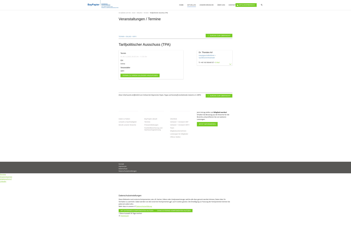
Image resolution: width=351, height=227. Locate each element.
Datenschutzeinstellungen (128, 171)
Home (181, 5)
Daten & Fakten (124, 119)
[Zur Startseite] (103, 4)
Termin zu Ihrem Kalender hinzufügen (140, 75)
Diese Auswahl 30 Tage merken (131, 213)
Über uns (221, 5)
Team (172, 128)
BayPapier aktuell (150, 119)
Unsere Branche (207, 5)
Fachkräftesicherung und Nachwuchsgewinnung (153, 129)
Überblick (173, 119)
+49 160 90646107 (207, 62)
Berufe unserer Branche (127, 125)
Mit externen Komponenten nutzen (137, 210)
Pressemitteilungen (151, 125)
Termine (147, 122)
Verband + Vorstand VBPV (179, 125)
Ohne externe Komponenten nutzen (174, 210)
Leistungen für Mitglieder (179, 134)
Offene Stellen (175, 137)
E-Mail (217, 62)
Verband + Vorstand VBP (179, 122)
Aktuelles (191, 5)
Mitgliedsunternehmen (178, 131)
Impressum (123, 166)
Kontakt (232, 5)
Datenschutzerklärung (144, 206)
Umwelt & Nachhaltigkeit (127, 122)
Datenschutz (123, 169)
